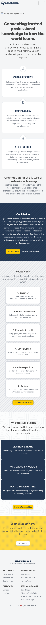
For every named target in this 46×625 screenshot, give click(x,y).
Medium (6, 593)
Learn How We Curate (23, 402)
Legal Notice (8, 574)
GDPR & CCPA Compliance (31, 596)
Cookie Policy (8, 581)
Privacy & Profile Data (29, 593)
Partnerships (25, 574)
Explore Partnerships (30, 251)
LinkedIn (6, 590)
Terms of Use (8, 578)
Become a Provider (28, 578)
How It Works (26, 581)
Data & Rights (23, 543)
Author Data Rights (28, 600)
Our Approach (13, 251)
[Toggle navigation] (41, 3)
